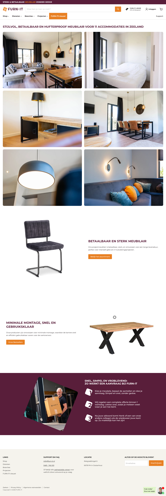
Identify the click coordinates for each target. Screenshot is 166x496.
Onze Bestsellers (15, 342)
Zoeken (5, 487)
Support (159, 16)
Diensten (16, 16)
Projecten (42, 16)
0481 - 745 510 (48, 465)
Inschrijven (156, 463)
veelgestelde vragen (62, 470)
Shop (5, 16)
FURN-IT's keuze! (58, 16)
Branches (29, 16)
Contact (46, 487)
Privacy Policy (16, 487)
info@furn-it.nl (49, 461)
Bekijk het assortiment (100, 257)
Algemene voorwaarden (32, 487)
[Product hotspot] (114, 317)
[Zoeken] (118, 9)
